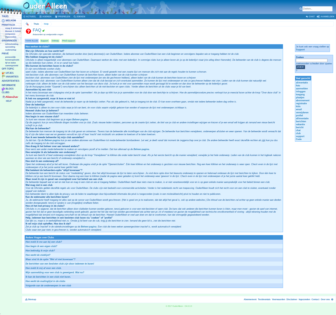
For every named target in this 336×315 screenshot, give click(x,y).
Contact (315, 299)
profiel (299, 115)
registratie (301, 103)
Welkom (11, 20)
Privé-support (68, 41)
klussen (8, 31)
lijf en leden (10, 63)
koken (18, 31)
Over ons (325, 299)
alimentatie (302, 82)
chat (298, 130)
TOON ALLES (31, 41)
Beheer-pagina (80, 119)
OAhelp (55, 41)
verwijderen (302, 112)
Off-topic (8, 68)
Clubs (5, 92)
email (299, 109)
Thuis (5, 16)
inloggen (301, 91)
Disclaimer (291, 299)
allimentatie (302, 118)
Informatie (9, 85)
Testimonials (264, 299)
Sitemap (31, 299)
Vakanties (12, 76)
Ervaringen (9, 41)
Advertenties (10, 81)
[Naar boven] (332, 299)
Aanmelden (327, 16)
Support (44, 41)
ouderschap (10, 50)
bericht (299, 127)
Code (299, 139)
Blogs (10, 89)
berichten (301, 121)
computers (10, 34)
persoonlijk (10, 57)
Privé (5, 53)
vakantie (300, 124)
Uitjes (10, 73)
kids (298, 106)
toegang (300, 94)
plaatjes (300, 97)
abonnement (302, 100)
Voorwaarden (278, 299)
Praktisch (8, 25)
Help (9, 101)
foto (298, 85)
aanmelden (302, 88)
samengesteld (11, 66)
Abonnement (250, 299)
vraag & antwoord (13, 28)
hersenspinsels (12, 60)
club (298, 133)
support (300, 136)
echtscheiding (11, 44)
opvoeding (10, 47)
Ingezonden (10, 37)
